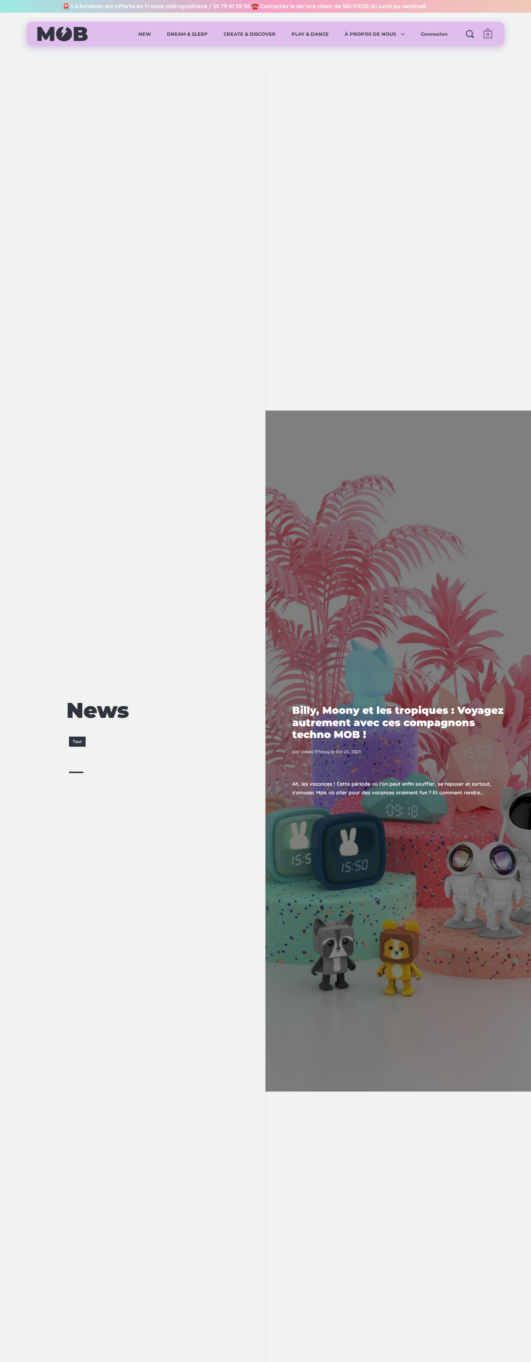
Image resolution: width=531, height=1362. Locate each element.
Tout (77, 741)
